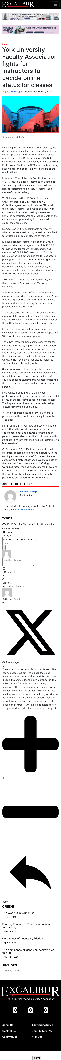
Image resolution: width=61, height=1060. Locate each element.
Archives (37, 1036)
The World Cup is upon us (18, 912)
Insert (37, 1057)
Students (28, 524)
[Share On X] (30, 632)
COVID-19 (7, 524)
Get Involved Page (23, 509)
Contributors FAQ (42, 1031)
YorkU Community (43, 524)
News (5, 44)
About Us (7, 1025)
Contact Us (9, 1031)
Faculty (18, 524)
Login (8, 532)
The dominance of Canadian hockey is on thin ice (28, 951)
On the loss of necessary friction (22, 938)
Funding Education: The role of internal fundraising (26, 926)
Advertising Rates (42, 1025)
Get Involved (9, 1036)
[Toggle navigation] (55, 4)
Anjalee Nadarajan (12, 91)
